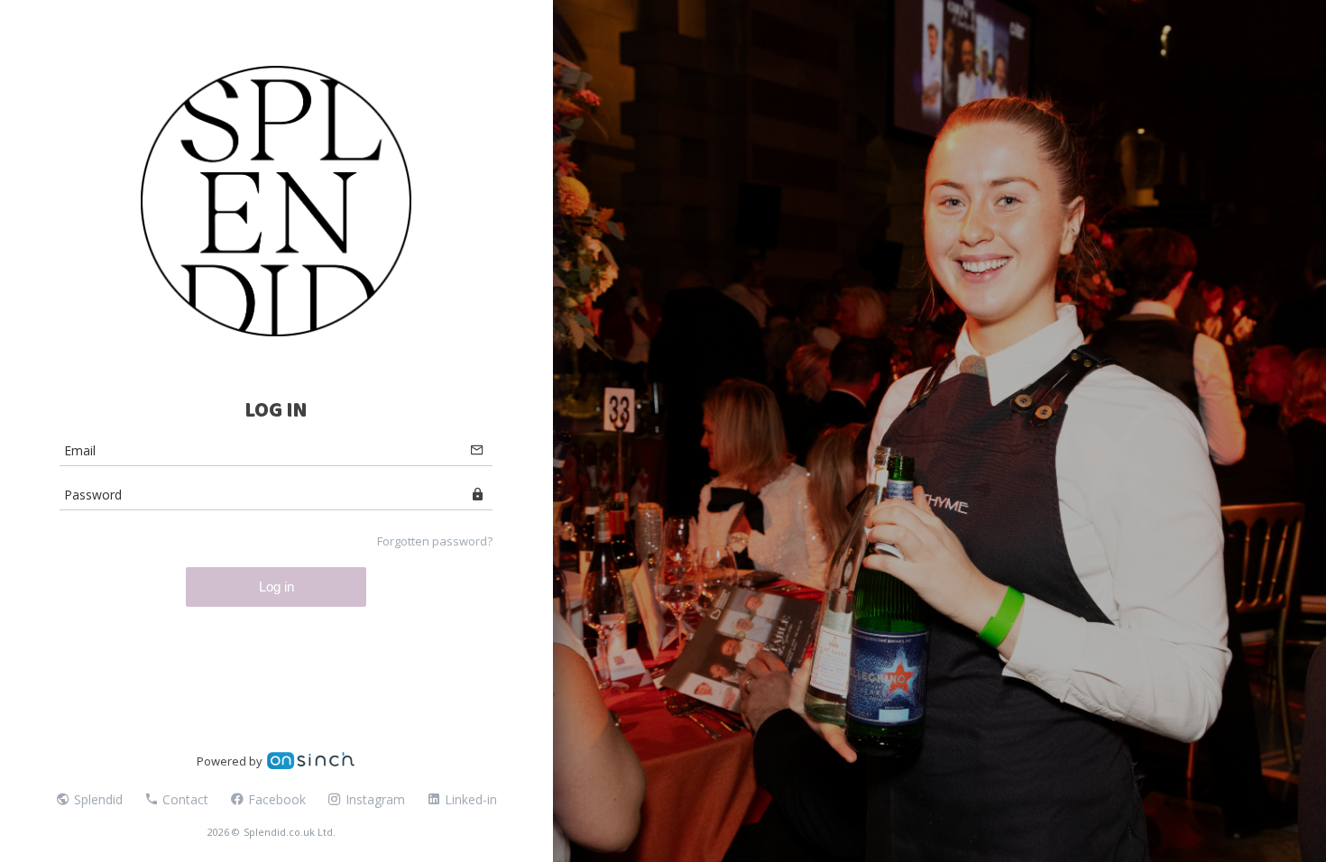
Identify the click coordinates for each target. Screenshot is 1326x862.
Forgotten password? (435, 541)
